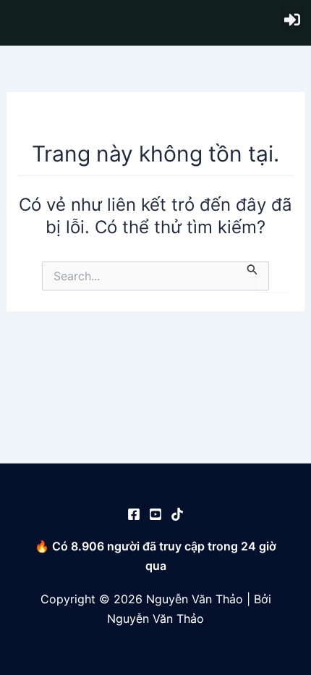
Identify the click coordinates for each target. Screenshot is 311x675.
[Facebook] (133, 514)
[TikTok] (177, 514)
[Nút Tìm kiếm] (252, 269)
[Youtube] (155, 514)
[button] (292, 19)
